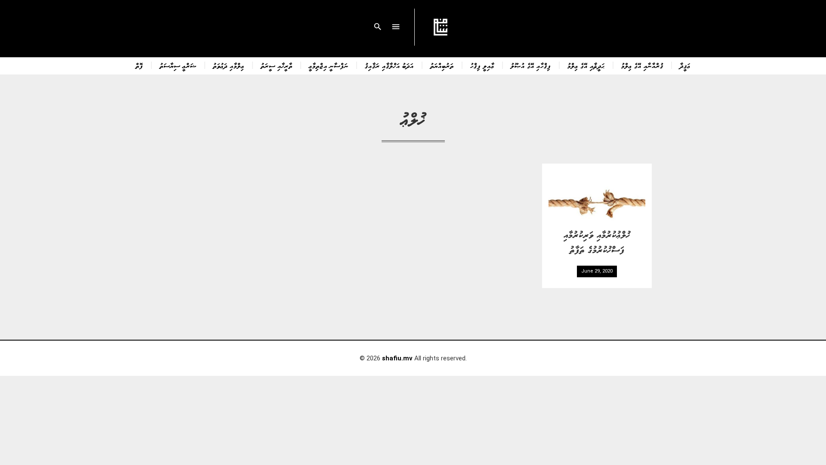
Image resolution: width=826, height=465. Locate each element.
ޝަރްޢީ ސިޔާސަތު (178, 65)
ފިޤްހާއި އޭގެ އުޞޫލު (531, 65)
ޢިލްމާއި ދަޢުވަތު (228, 65)
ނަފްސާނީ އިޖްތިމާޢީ (328, 65)
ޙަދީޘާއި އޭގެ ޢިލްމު (586, 65)
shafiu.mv (397, 358)
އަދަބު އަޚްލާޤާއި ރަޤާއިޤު (389, 65)
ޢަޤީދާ (685, 65)
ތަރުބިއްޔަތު (442, 65)
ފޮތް (139, 65)
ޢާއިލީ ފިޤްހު (482, 65)
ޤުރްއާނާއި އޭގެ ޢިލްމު (642, 65)
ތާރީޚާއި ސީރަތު (277, 65)
